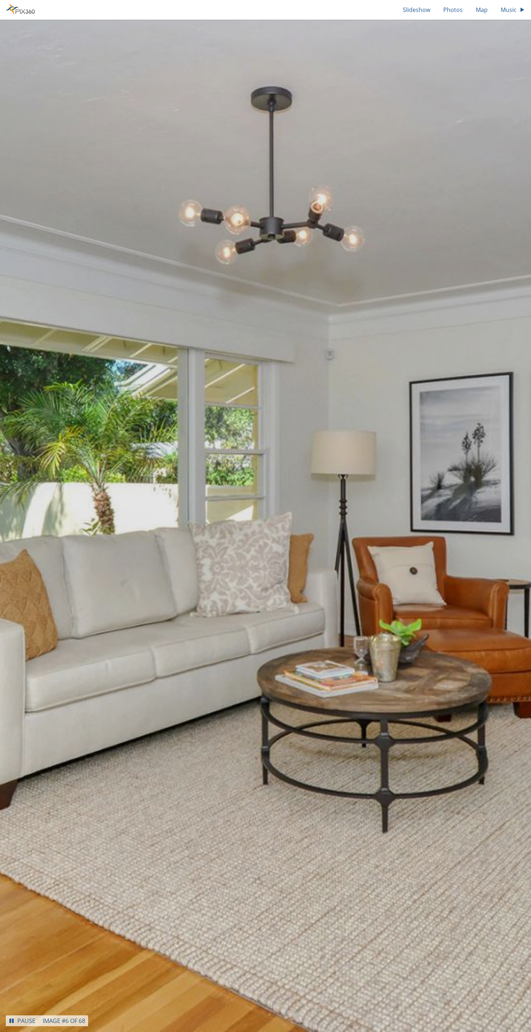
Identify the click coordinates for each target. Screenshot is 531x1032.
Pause (26, 1021)
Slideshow (416, 10)
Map (482, 10)
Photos (453, 10)
